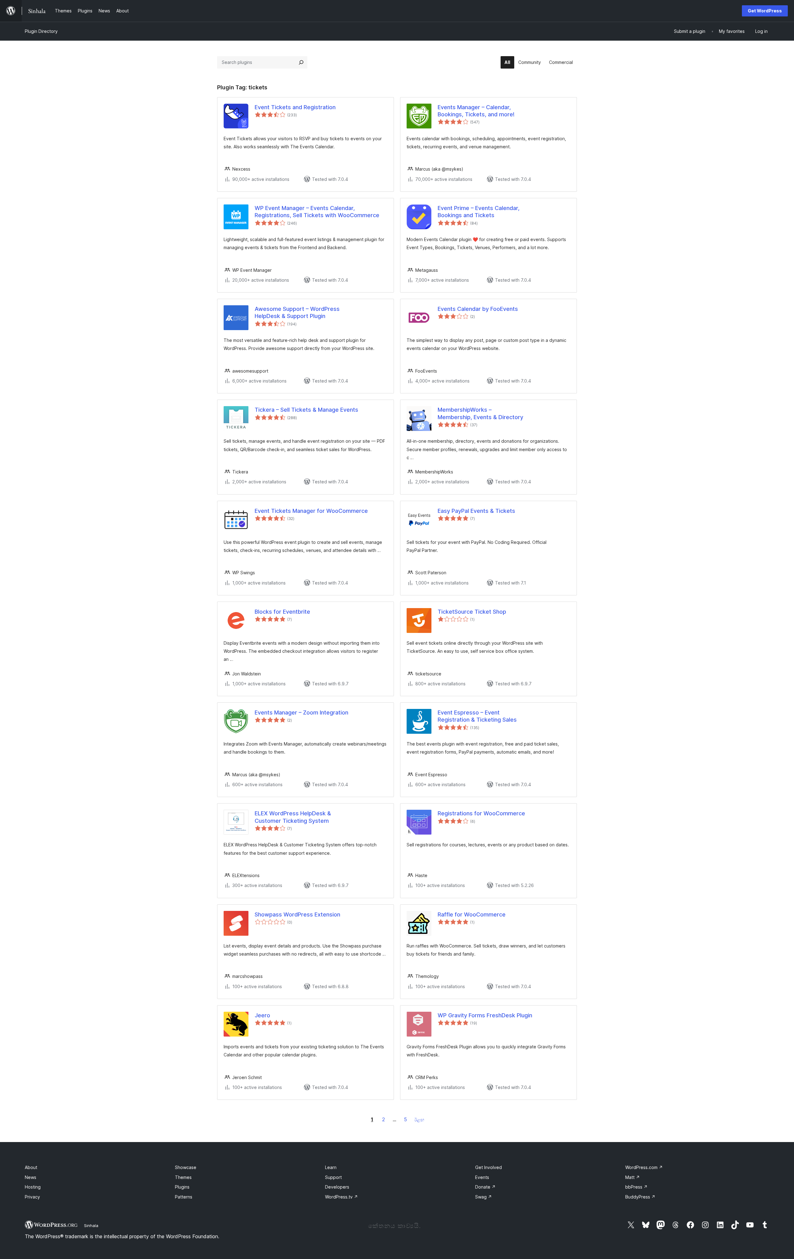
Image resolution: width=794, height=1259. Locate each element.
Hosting (33, 1187)
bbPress (636, 1187)
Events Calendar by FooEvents (478, 309)
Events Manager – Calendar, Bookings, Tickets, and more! (476, 111)
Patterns (183, 1196)
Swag (483, 1196)
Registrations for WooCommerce (481, 813)
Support (333, 1177)
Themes (183, 1177)
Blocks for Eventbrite (282, 611)
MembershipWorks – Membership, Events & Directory (480, 413)
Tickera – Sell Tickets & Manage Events (306, 409)
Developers (337, 1187)
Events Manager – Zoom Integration (301, 712)
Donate (485, 1187)
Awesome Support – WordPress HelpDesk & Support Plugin (297, 312)
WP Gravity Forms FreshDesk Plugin (485, 1015)
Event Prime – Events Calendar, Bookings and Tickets (479, 211)
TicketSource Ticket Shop (472, 611)
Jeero (262, 1015)
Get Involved (488, 1167)
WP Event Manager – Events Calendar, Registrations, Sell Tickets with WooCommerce (317, 211)
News (30, 1177)
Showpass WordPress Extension (297, 914)
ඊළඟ (419, 1119)
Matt (632, 1177)
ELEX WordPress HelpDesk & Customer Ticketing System (293, 817)
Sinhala (91, 1225)
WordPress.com (644, 1167)
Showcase (185, 1167)
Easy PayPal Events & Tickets (476, 511)
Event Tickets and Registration (295, 107)
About (31, 1167)
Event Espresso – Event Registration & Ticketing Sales (477, 716)
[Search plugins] (301, 62)
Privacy (32, 1196)
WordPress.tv (341, 1196)
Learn (331, 1167)
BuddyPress (640, 1196)
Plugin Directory (41, 31)
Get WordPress (765, 10)
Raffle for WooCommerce (472, 914)
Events (482, 1177)
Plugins (182, 1187)
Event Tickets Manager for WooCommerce (311, 511)
